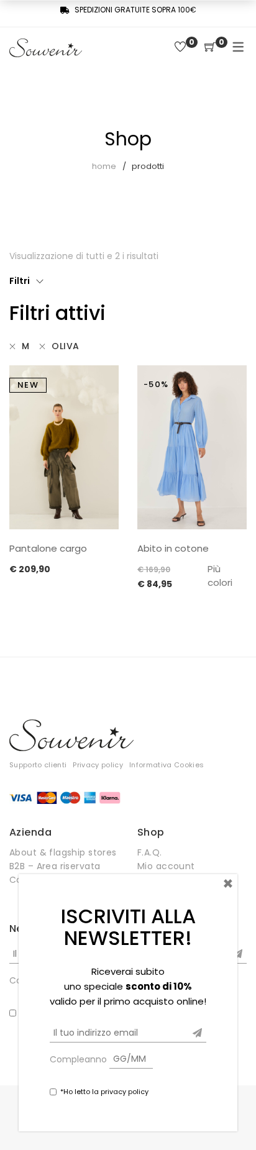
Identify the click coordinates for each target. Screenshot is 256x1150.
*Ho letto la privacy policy (104, 1092)
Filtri (19, 281)
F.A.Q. (149, 852)
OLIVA (65, 346)
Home (104, 166)
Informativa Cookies (166, 765)
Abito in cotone (173, 548)
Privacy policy (98, 765)
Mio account (166, 866)
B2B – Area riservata (54, 866)
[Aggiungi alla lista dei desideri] (103, 382)
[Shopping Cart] (210, 47)
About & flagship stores (63, 852)
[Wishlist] (180, 47)
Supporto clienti (37, 765)
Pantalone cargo (48, 548)
